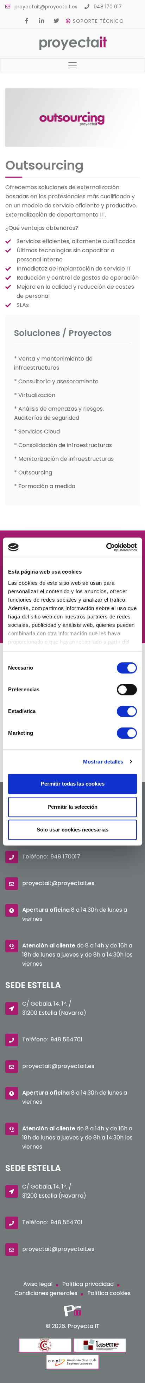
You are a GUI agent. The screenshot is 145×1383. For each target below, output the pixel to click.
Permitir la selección (72, 807)
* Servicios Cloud (37, 431)
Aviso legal (37, 1284)
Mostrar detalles (103, 762)
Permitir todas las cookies (73, 784)
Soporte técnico (98, 21)
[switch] (127, 689)
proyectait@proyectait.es (45, 6)
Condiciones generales (45, 1293)
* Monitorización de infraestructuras (64, 459)
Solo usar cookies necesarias (72, 830)
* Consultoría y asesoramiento (56, 381)
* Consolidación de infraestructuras (63, 445)
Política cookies (109, 1293)
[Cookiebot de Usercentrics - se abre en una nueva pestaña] (106, 547)
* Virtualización (34, 395)
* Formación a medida (44, 486)
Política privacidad (88, 1284)
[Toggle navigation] (72, 65)
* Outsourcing (33, 472)
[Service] (72, 145)
